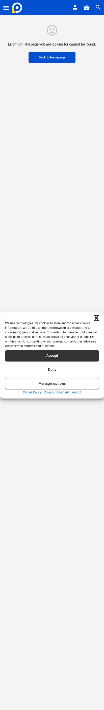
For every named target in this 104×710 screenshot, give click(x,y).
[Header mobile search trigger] (98, 7)
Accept (52, 355)
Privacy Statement (56, 392)
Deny (52, 369)
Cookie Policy (32, 392)
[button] (96, 317)
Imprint (76, 392)
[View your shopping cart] (86, 7)
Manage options (52, 383)
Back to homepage (52, 57)
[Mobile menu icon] (6, 8)
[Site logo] (17, 8)
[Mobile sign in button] (75, 7)
